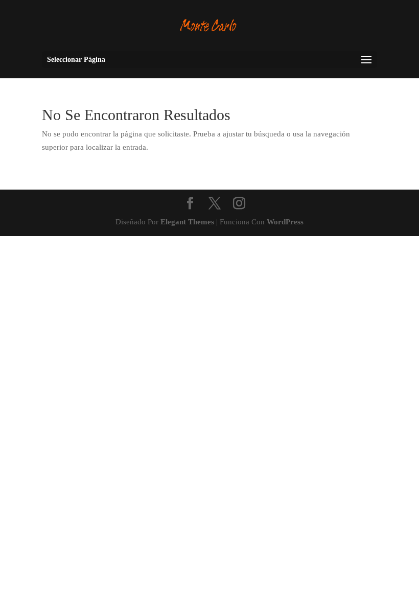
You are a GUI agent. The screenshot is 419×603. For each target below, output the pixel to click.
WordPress (285, 222)
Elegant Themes (187, 222)
